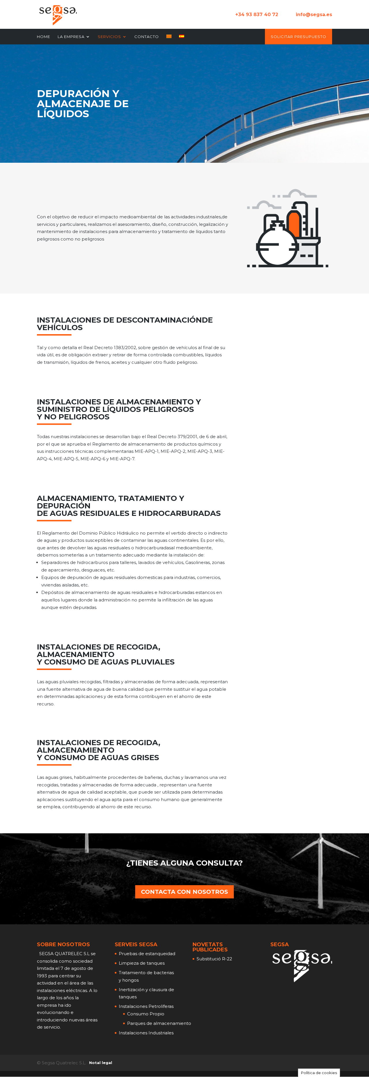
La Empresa (71, 37)
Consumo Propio (145, 1014)
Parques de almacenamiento (159, 1023)
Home (43, 37)
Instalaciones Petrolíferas (146, 1006)
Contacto (146, 37)
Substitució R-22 (214, 958)
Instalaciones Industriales (146, 1033)
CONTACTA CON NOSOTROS (184, 891)
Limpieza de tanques (142, 963)
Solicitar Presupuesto (298, 37)
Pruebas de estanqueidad (147, 953)
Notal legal (100, 1062)
